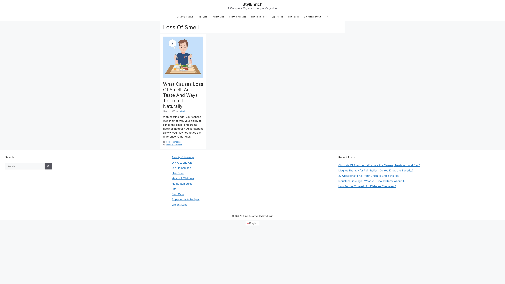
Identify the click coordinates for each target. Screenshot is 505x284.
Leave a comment (174, 145)
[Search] (48, 166)
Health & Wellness (237, 17)
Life (174, 189)
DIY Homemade (181, 167)
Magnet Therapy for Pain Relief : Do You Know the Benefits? (375, 170)
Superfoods (277, 17)
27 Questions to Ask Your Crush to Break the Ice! (368, 175)
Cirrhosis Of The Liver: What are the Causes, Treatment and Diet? (379, 165)
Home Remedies (259, 17)
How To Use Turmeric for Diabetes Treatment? (367, 186)
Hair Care (202, 17)
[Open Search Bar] (327, 17)
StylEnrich (252, 4)
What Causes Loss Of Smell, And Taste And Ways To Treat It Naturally (183, 95)
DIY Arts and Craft (312, 17)
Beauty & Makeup (185, 17)
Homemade (293, 17)
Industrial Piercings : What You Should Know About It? (371, 181)
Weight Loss (218, 17)
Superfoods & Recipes (186, 199)
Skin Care (178, 194)
